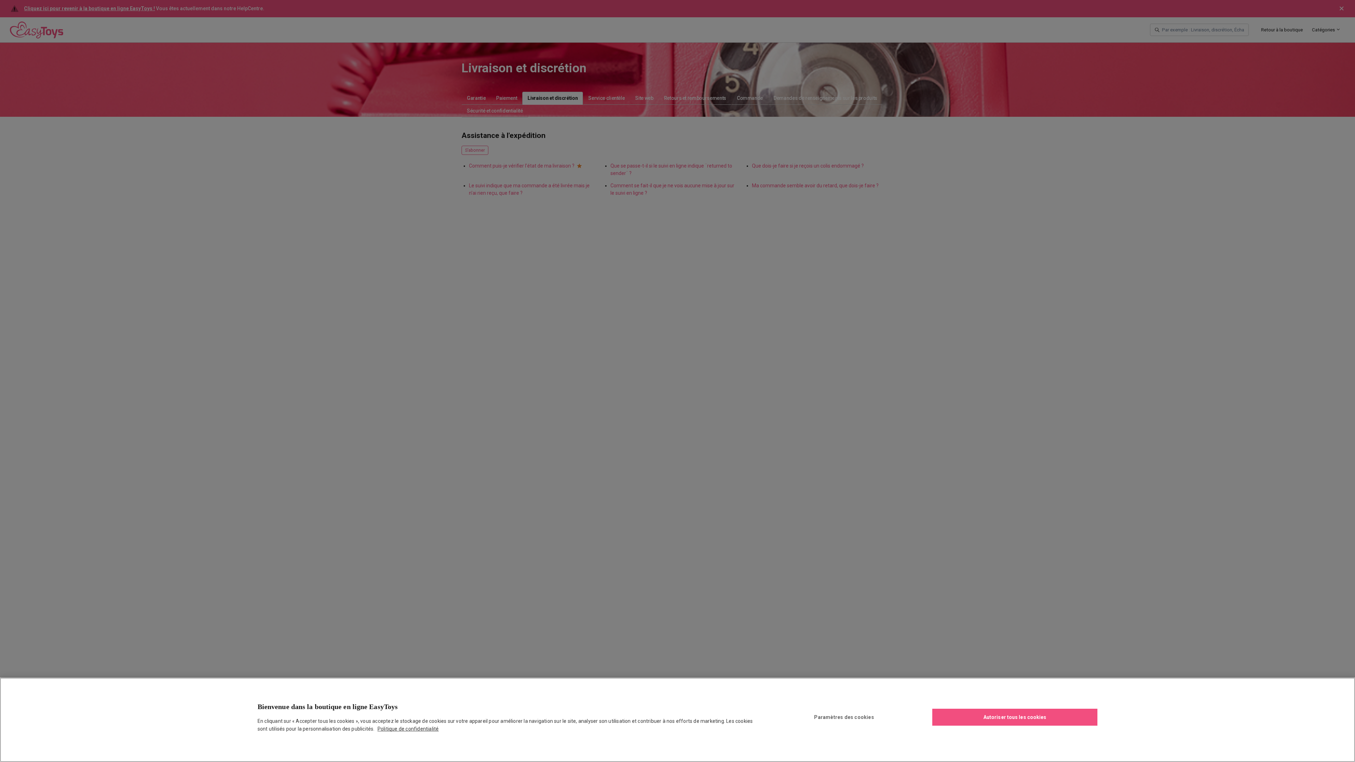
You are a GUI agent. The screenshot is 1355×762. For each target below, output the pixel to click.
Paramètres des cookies (844, 717)
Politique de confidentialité (408, 729)
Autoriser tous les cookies (1015, 717)
